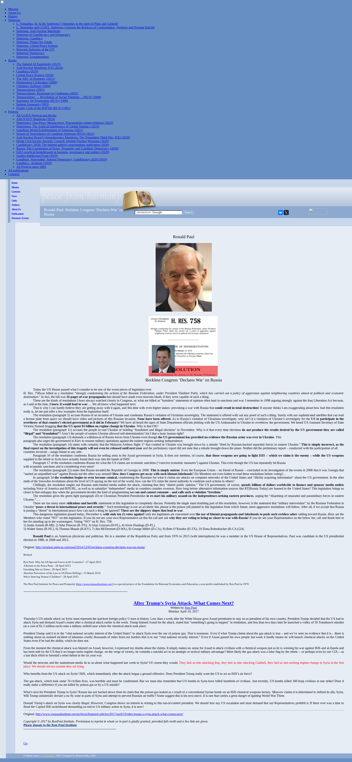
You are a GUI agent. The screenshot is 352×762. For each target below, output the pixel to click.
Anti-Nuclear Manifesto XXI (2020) (39, 67)
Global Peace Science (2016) (35, 75)
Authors (16, 205)
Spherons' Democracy (30, 53)
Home (15, 183)
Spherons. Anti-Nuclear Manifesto (38, 31)
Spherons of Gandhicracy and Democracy (43, 34)
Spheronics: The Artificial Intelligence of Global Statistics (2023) (57, 126)
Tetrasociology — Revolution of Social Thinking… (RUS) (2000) (58, 97)
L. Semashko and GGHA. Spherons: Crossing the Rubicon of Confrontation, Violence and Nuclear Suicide (85, 27)
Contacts (13, 174)
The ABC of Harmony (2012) (35, 78)
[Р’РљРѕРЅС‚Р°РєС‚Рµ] (280, 212)
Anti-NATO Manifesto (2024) (35, 119)
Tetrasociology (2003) (30, 89)
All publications (18, 170)
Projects (13, 111)
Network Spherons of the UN (35, 49)
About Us (14, 12)
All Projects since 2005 (31, 166)
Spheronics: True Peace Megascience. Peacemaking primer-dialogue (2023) (64, 122)
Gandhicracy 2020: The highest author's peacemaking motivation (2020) (62, 144)
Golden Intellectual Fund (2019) (37, 155)
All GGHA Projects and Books (36, 115)
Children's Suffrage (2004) (33, 86)
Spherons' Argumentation (32, 56)
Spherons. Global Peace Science (37, 45)
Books (12, 60)
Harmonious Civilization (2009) (36, 82)
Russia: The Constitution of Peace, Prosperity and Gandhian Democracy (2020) (67, 148)
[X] (286, 212)
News (14, 196)
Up (25, 743)
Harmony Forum (20, 218)
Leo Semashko (48, 756)
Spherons (14, 20)
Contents (16, 191)
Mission (13, 9)
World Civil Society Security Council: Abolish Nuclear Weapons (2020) (62, 141)
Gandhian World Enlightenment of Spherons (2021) (49, 130)
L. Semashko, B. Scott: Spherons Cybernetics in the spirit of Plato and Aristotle (67, 23)
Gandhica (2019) (27, 71)
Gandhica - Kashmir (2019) (34, 163)
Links (14, 200)
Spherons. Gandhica (29, 38)
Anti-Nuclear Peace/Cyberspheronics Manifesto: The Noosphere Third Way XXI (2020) (73, 137)
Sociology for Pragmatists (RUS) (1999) (42, 100)
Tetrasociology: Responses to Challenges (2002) (47, 93)
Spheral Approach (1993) (32, 104)
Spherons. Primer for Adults (34, 42)
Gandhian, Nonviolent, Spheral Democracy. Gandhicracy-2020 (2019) (61, 159)
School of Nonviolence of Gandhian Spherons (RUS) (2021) (55, 133)
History (13, 16)
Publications (18, 214)
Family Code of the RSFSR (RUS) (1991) (43, 108)
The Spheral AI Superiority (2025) (38, 64)
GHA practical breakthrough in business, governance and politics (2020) (62, 152)
